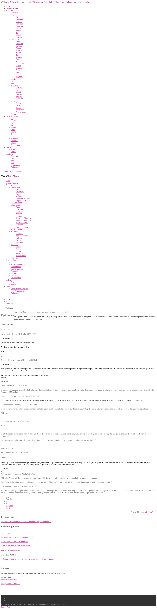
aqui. (64, 573)
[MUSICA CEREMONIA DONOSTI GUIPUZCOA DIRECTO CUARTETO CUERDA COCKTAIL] (28, 559)
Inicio (8, 299)
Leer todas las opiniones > (11, 550)
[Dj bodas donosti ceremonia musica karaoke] (10, 584)
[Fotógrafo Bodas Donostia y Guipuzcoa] (26, 522)
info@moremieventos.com (9, 579)
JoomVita (144, 512)
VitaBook (152, 512)
